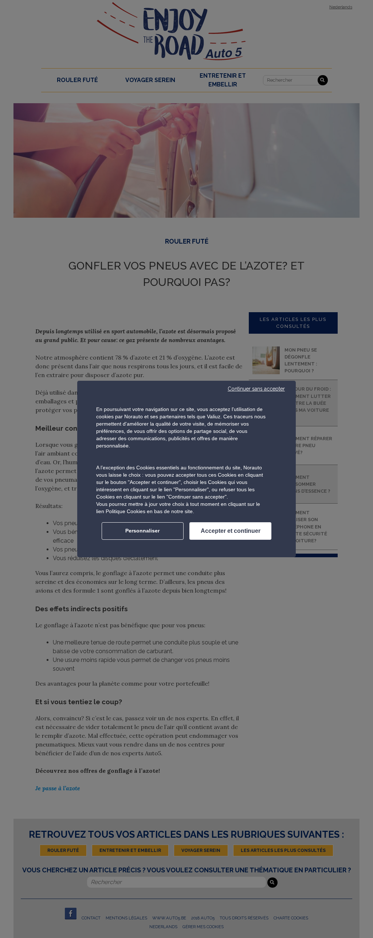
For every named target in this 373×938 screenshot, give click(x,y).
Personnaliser (142, 531)
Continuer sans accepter (256, 389)
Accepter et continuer (230, 531)
